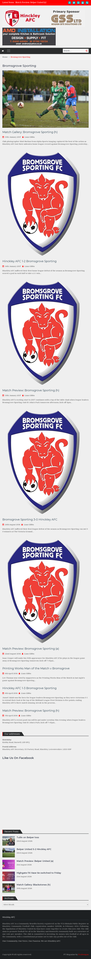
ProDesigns (83, 954)
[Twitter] (73, 2)
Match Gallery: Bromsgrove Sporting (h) (30, 132)
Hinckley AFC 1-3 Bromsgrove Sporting (29, 688)
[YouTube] (82, 2)
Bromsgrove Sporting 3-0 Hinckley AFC (29, 519)
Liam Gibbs (30, 137)
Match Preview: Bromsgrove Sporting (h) (30, 390)
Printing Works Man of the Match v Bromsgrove (36, 668)
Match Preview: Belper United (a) (35, 861)
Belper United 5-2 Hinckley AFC (34, 849)
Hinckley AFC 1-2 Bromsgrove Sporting (29, 261)
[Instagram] (78, 2)
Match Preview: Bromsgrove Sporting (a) (30, 648)
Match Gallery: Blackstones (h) (33, 884)
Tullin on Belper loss (28, 837)
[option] (34, 2)
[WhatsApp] (87, 2)
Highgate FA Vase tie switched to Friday (33, 2)
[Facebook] (69, 2)
